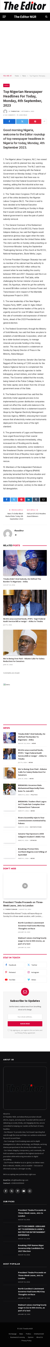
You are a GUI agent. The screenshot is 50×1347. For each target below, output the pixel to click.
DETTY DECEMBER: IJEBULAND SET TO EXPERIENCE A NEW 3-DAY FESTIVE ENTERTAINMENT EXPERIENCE (31, 1230)
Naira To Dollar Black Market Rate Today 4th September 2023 (14, 516)
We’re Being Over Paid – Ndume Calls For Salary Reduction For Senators (23, 659)
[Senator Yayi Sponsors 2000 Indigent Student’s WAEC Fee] (9, 837)
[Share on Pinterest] (35, 121)
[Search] (46, 17)
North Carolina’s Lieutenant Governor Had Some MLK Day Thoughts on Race (31, 925)
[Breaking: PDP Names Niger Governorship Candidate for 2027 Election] (9, 1249)
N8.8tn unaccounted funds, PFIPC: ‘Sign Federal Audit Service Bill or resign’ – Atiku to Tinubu (24, 620)
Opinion (30, 1337)
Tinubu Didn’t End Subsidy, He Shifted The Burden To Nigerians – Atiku (22, 580)
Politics (28, 1334)
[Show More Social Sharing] (44, 121)
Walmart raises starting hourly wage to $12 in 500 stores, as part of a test (32, 941)
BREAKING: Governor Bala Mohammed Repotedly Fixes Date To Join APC (31, 788)
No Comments (10, 115)
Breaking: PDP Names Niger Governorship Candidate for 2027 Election (31, 1248)
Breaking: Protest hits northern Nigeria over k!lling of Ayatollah (32, 852)
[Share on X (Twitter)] (22, 121)
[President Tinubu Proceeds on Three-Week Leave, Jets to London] (25, 886)
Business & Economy (17, 1337)
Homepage (12, 1334)
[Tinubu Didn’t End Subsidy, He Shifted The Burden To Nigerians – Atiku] (25, 563)
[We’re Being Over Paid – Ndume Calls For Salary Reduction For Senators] (25, 642)
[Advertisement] (25, 47)
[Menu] (4, 17)
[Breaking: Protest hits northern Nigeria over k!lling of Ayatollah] (9, 852)
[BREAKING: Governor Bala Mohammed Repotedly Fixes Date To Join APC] (9, 789)
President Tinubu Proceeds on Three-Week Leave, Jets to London (23, 904)
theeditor (15, 111)
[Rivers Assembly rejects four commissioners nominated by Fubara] (9, 821)
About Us (39, 1337)
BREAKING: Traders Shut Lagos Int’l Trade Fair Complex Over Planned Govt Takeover (32, 804)
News (6, 85)
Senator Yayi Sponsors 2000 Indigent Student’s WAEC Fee (31, 835)
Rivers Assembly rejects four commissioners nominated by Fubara (32, 820)
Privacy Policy (22, 1033)
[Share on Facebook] (9, 121)
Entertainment (39, 1334)
